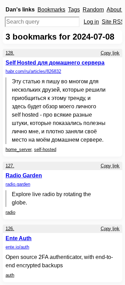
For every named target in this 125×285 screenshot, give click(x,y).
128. (10, 53)
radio (10, 212)
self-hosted (45, 149)
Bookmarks (51, 9)
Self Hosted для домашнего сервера (55, 63)
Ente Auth (19, 238)
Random (93, 9)
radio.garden (18, 184)
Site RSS (113, 22)
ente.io (17, 247)
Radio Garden (24, 175)
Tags (74, 9)
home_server (18, 149)
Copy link (110, 53)
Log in (91, 22)
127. (10, 165)
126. (10, 228)
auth (10, 275)
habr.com (33, 71)
